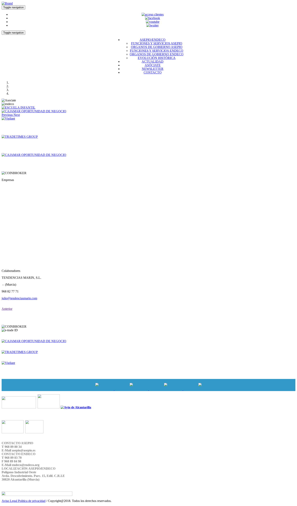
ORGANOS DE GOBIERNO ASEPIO (156, 47)
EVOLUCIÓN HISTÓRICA (157, 58)
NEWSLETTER (152, 68)
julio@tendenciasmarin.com (19, 298)
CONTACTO (153, 72)
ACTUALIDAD (152, 61)
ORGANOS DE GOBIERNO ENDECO (156, 54)
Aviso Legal (10, 501)
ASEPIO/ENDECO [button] (152, 39)
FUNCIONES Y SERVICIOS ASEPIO (156, 43)
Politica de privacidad (31, 501)
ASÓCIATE (153, 65)
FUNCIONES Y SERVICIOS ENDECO (156, 50)
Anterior (7, 308)
